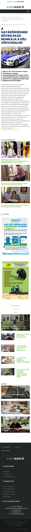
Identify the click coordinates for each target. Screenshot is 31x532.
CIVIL (15, 7)
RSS (18, 447)
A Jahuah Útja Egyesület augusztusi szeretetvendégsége (23, 360)
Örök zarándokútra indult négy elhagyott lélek (23, 335)
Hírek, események (15, 17)
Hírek (8, 17)
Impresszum (17, 529)
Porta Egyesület (7, 474)
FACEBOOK (6, 447)
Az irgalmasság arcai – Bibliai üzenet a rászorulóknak (22, 348)
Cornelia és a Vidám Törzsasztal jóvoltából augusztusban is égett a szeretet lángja (23, 373)
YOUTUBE (6, 451)
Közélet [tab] (15, 309)
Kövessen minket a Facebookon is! (10, 130)
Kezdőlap (3, 17)
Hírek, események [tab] (15, 305)
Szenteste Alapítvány (9, 476)
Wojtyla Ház (6, 471)
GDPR (19, 525)
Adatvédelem (24, 529)
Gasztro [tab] (15, 312)
